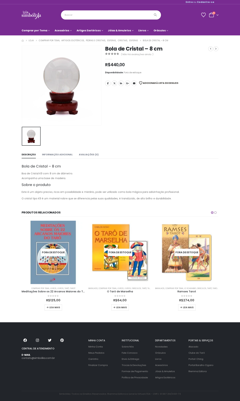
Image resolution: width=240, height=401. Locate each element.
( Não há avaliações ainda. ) (137, 54)
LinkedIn (121, 83)
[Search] (155, 15)
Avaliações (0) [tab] (89, 154)
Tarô (66, 288)
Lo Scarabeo (190, 288)
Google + (127, 83)
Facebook (108, 83)
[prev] (210, 48)
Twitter (114, 83)
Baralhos (93, 288)
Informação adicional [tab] (57, 154)
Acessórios (62, 30)
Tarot (72, 288)
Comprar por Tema (34, 30)
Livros (142, 30)
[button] (212, 212)
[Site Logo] (31, 15)
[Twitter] (49, 340)
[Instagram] (37, 340)
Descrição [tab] (29, 154)
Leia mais (54, 307)
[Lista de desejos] (203, 15)
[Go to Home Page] (23, 40)
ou (200, 2)
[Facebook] (25, 340)
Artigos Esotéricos (89, 30)
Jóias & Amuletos (119, 30)
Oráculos (160, 30)
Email (134, 83)
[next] (215, 48)
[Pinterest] (62, 340)
